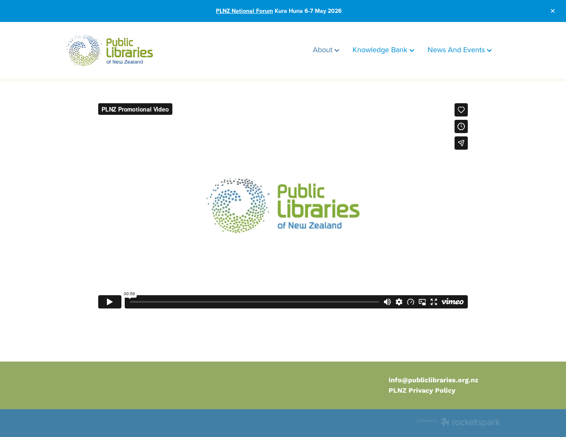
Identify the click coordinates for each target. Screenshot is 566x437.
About (323, 49)
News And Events (457, 49)
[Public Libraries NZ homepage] (109, 50)
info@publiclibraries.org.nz (433, 380)
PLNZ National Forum (244, 11)
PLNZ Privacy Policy (422, 390)
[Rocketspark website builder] (458, 423)
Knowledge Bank (381, 49)
